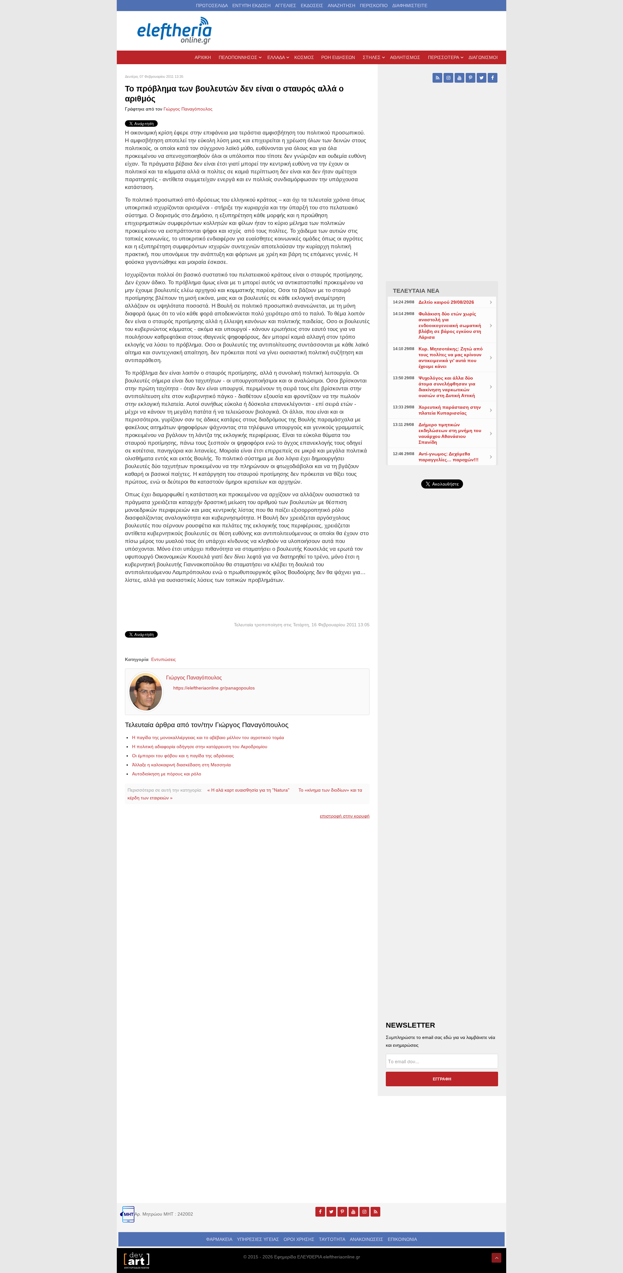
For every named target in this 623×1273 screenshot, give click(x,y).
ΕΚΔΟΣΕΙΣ (312, 5)
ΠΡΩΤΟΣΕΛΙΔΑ (212, 5)
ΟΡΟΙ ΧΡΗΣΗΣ (299, 1239)
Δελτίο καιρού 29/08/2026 (446, 302)
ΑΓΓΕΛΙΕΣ (285, 5)
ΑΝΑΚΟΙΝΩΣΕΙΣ (366, 1239)
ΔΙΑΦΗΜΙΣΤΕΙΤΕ (409, 5)
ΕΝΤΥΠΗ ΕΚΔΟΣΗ (251, 5)
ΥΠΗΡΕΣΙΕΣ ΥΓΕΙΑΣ (258, 1239)
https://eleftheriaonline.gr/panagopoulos (214, 687)
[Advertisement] (442, 647)
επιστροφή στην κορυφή (345, 816)
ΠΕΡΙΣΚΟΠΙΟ (374, 5)
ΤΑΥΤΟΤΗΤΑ (332, 1239)
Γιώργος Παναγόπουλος (188, 109)
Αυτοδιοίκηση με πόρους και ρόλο (166, 773)
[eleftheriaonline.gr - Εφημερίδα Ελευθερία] (175, 31)
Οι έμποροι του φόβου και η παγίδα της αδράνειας (183, 755)
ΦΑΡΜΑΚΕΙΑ (219, 1239)
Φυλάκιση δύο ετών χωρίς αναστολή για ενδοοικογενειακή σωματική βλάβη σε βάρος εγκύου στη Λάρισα (450, 325)
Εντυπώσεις (163, 659)
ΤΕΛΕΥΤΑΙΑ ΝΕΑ (416, 291)
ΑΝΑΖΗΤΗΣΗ (341, 5)
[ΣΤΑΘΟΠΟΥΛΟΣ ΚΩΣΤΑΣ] (136, 1260)
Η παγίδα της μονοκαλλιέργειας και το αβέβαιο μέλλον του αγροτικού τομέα (208, 737)
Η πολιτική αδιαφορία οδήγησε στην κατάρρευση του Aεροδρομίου (199, 746)
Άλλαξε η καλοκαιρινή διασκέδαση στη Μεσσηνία (181, 764)
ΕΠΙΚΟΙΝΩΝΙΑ (402, 1239)
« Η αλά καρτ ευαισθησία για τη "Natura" (248, 790)
